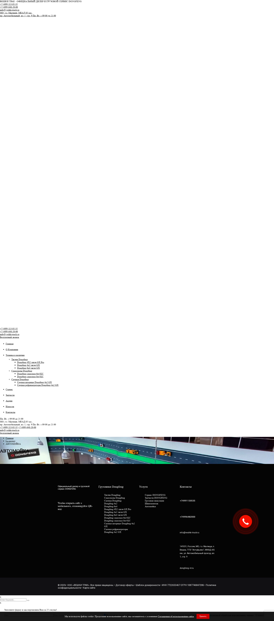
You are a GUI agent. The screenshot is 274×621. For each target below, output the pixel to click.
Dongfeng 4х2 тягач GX (28, 365)
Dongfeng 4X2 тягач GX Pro (30, 362)
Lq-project (10, 441)
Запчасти (10, 395)
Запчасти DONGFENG (156, 497)
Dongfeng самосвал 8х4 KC (30, 376)
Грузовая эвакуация (154, 500)
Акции (9, 400)
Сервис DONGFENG (155, 495)
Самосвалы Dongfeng (21, 370)
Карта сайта (89, 587)
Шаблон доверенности (148, 585)
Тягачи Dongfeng (19, 359)
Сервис (9, 389)
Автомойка (150, 506)
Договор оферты (125, 585)
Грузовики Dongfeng (110, 486)
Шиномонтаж (151, 503)
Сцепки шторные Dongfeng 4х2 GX (34, 382)
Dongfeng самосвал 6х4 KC (30, 373)
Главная (9, 343)
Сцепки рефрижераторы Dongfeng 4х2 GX (38, 385)
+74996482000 (187, 517)
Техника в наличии (15, 355)
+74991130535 (187, 500)
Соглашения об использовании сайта (176, 616)
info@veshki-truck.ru (9, 10)
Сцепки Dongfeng (20, 379)
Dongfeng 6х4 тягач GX (28, 368)
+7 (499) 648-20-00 (9, 7)
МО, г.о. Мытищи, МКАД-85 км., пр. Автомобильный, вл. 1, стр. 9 (28, 14)
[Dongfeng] (23, 27)
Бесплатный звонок (9, 337)
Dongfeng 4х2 (110, 503)
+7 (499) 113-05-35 (9, 4)
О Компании (12, 349)
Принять (202, 616)
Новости (10, 406)
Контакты (10, 412)
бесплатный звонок (9, 433)
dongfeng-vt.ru (187, 568)
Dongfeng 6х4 (110, 506)
